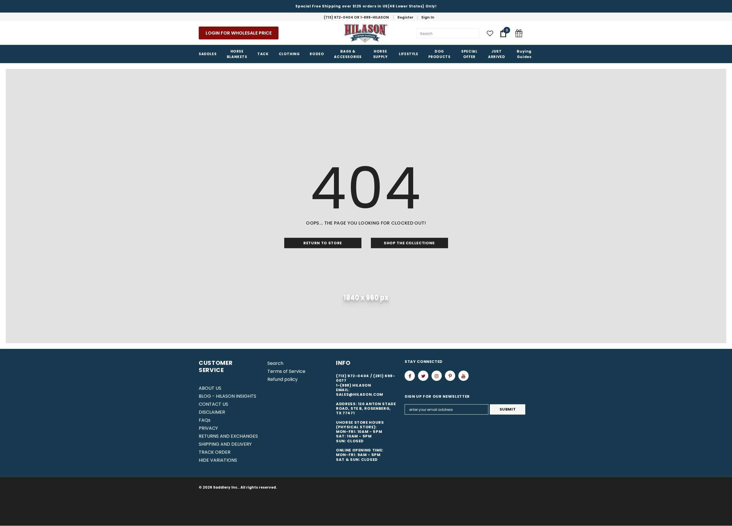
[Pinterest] (450, 376)
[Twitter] (423, 376)
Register (405, 17)
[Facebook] (410, 376)
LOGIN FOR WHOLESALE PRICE (239, 33)
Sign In (427, 17)
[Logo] (366, 33)
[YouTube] (463, 376)
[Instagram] (436, 376)
